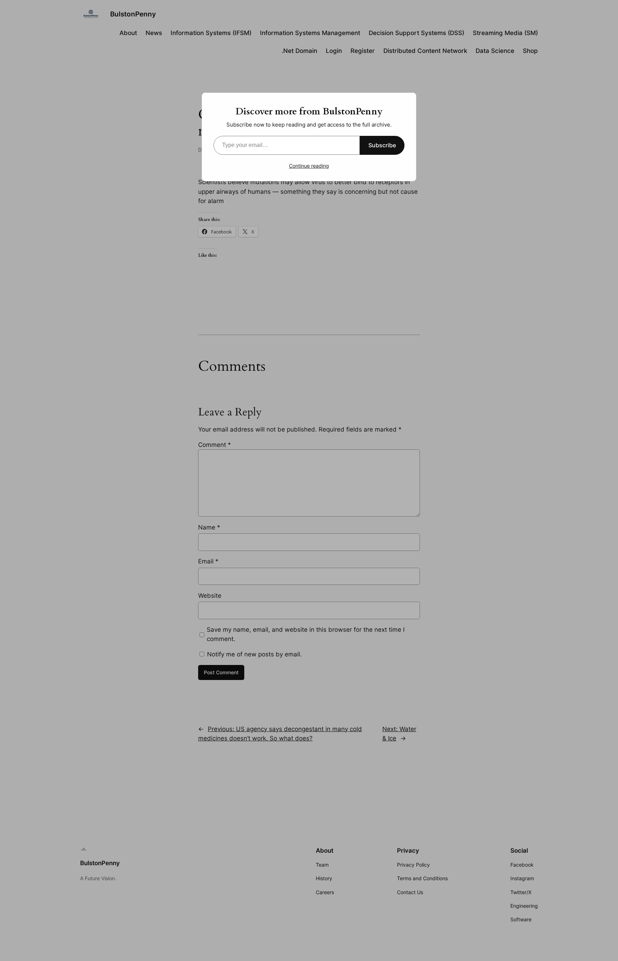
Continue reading (309, 166)
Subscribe (382, 145)
